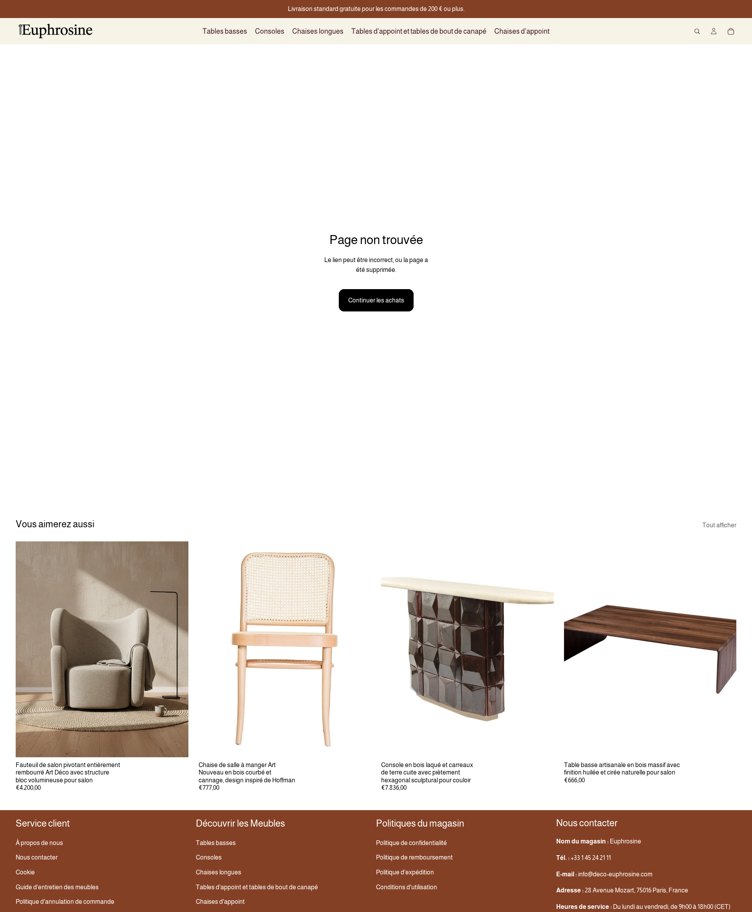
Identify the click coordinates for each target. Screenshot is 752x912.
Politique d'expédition (405, 872)
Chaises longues (218, 872)
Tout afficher (719, 525)
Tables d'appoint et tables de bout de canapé (257, 887)
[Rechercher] (697, 31)
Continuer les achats (376, 300)
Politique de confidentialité (411, 843)
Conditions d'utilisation (406, 887)
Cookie (25, 872)
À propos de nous (39, 843)
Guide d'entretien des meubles (57, 887)
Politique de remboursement (414, 857)
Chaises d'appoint (220, 901)
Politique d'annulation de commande (65, 901)
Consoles (209, 857)
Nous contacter (37, 857)
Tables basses (216, 843)
